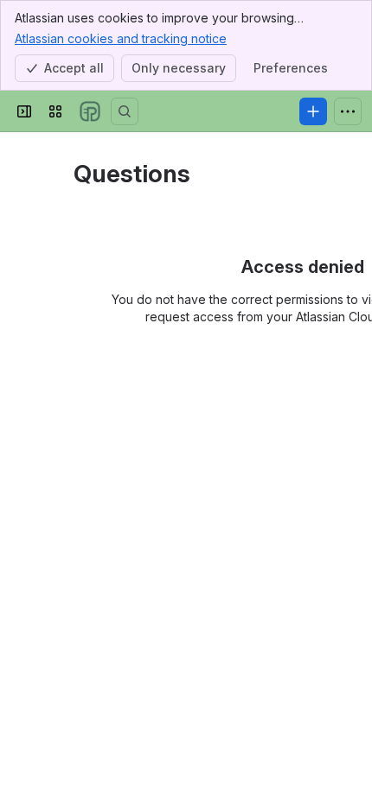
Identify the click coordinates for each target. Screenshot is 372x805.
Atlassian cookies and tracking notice (121, 38)
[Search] (124, 111)
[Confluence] (90, 111)
